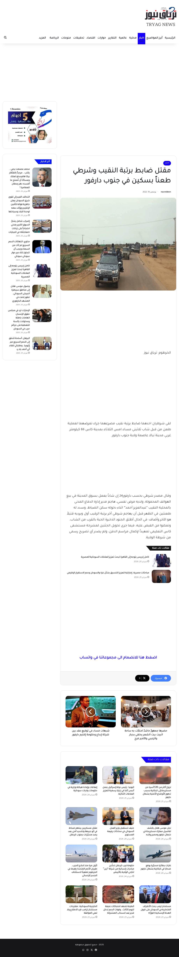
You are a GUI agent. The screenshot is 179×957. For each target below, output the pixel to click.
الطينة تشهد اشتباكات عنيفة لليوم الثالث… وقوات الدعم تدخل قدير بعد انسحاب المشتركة (118, 909)
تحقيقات (78, 38)
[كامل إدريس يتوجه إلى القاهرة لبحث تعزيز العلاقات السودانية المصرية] (161, 560)
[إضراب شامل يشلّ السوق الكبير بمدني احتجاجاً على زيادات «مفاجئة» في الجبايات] (42, 226)
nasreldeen (166, 192)
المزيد (42, 38)
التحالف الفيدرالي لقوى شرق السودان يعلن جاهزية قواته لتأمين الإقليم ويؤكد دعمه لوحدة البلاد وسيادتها (19, 204)
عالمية (123, 38)
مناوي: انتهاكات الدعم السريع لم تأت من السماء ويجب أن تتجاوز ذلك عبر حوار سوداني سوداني (19, 249)
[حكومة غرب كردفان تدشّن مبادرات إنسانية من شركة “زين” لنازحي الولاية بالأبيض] (118, 853)
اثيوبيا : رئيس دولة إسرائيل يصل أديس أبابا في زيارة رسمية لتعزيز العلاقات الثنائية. (118, 790)
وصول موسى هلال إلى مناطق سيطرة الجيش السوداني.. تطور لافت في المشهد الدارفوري (20, 293)
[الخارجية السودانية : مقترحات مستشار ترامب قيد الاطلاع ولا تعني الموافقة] (81, 894)
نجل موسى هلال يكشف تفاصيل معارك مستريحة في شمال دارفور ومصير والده (157, 831)
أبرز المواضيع (154, 38)
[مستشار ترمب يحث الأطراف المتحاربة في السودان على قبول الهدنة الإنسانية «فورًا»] (155, 894)
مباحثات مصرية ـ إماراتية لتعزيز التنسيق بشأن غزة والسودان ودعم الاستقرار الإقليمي (108, 573)
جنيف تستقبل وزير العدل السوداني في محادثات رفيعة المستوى (120, 831)
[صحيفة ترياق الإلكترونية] (160, 16)
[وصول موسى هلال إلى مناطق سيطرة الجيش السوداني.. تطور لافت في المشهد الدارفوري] (42, 291)
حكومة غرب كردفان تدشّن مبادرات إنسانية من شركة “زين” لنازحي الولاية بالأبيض (118, 869)
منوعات (66, 38)
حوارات (102, 38)
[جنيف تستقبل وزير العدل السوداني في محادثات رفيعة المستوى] (118, 816)
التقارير (112, 38)
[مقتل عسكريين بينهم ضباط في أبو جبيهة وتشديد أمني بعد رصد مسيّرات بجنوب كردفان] (81, 816)
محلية (133, 38)
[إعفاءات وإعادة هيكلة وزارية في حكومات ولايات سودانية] (81, 775)
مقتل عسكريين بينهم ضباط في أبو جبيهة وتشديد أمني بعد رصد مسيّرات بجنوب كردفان (82, 831)
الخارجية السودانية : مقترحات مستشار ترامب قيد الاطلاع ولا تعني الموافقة (82, 909)
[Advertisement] (89, 71)
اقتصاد (91, 38)
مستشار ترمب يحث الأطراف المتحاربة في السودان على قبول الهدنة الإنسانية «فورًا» (156, 909)
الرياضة (54, 38)
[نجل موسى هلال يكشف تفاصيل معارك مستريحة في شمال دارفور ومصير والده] (155, 816)
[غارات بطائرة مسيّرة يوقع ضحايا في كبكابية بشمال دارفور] (155, 853)
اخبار (141, 38)
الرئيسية (170, 38)
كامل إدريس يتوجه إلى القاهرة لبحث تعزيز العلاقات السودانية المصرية (115, 557)
